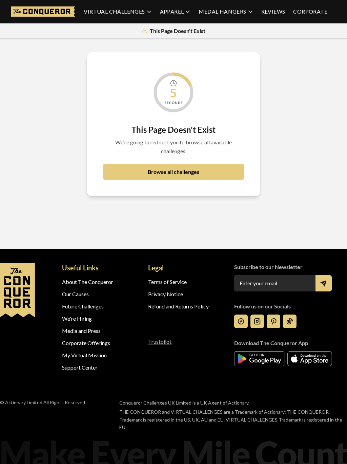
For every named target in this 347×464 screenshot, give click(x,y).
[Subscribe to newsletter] (323, 283)
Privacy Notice (165, 294)
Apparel (172, 11)
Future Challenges (83, 306)
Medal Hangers (222, 11)
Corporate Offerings (86, 343)
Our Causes (75, 294)
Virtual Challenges (114, 11)
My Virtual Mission (84, 355)
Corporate (310, 11)
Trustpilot (159, 341)
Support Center (80, 367)
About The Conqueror (87, 282)
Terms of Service (167, 282)
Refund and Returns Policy (178, 306)
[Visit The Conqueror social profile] (241, 321)
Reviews (273, 11)
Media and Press (81, 330)
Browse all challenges (173, 171)
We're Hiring (77, 318)
